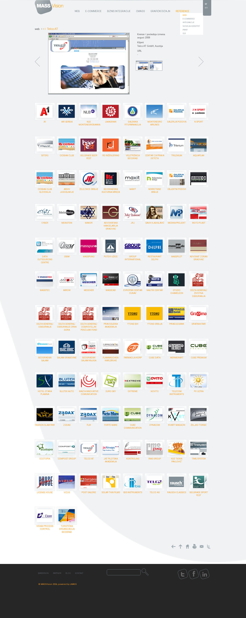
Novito (155, 391)
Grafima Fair (199, 324)
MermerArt (176, 357)
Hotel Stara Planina (45, 392)
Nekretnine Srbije (154, 190)
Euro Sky (111, 391)
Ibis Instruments (132, 492)
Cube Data (154, 357)
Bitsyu (44, 155)
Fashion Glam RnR (45, 425)
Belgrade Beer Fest (88, 157)
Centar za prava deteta (154, 157)
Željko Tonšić (199, 425)
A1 (45, 122)
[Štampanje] (194, 546)
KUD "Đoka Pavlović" (176, 460)
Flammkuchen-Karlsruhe (111, 359)
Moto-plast (198, 223)
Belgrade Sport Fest (199, 494)
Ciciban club (67, 155)
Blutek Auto (67, 391)
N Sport (198, 122)
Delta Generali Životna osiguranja (198, 293)
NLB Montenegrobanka (89, 123)
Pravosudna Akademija (111, 325)
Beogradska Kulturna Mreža (111, 190)
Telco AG (155, 492)
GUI (184, 33)
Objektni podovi (176, 189)
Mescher (89, 290)
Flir (89, 425)
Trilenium (176, 155)
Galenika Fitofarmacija (133, 123)
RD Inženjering (110, 155)
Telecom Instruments (176, 392)
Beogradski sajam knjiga (88, 359)
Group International (133, 258)
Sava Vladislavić (154, 223)
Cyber (44, 223)
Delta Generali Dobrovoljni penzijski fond (88, 327)
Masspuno (89, 256)
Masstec (45, 290)
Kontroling (132, 458)
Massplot (176, 256)
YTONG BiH (132, 324)
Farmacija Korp (133, 357)
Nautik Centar (155, 290)
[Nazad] (173, 546)
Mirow (67, 290)
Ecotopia (45, 458)
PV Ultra (198, 391)
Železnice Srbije (88, 189)
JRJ (133, 223)
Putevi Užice (111, 256)
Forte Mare (110, 425)
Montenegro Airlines (154, 123)
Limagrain (110, 122)
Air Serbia (67, 122)
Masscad (111, 290)
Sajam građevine (67, 357)
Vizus (67, 492)
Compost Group (67, 458)
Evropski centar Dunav (132, 291)
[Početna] (187, 546)
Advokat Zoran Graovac (198, 258)
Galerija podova (176, 122)
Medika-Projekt (176, 223)
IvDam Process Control (45, 527)
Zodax (67, 425)
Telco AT (89, 458)
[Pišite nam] (201, 546)
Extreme (133, 391)
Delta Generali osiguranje (45, 325)
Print (185, 30)
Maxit (132, 189)
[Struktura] (208, 546)
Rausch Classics (176, 492)
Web (185, 15)
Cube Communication (133, 426)
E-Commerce (189, 19)
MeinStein (66, 223)
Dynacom (154, 425)
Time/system (199, 458)
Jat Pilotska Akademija (111, 460)
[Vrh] (180, 546)
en (206, 7)
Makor (89, 223)
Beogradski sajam (45, 359)
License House (45, 492)
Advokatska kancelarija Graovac (111, 226)
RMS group (155, 458)
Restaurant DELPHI (155, 258)
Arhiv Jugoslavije (67, 190)
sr (206, 3)
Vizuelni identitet (191, 26)
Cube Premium (199, 357)
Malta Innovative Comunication (89, 392)
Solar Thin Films (111, 492)
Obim (67, 256)
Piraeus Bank (176, 324)
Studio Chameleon (176, 291)
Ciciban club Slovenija (45, 190)
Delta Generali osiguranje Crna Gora (67, 327)
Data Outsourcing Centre (44, 259)
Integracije (188, 22)
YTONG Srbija (154, 324)
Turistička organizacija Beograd (67, 529)
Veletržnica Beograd (133, 157)
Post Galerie (89, 492)
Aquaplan (198, 155)
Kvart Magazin (176, 425)
